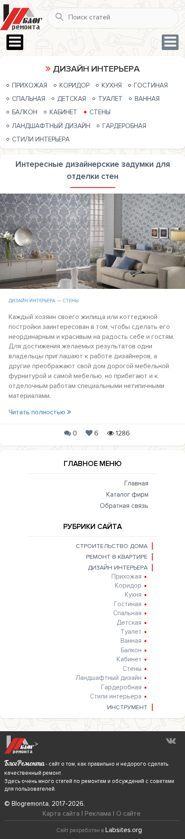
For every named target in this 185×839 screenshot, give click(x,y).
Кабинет (63, 112)
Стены (100, 112)
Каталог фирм (127, 494)
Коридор (74, 85)
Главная (136, 483)
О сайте (128, 813)
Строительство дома (112, 546)
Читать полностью (38, 412)
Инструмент (127, 707)
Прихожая (29, 85)
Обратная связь (124, 506)
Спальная (28, 99)
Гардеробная (124, 126)
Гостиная (151, 85)
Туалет (110, 99)
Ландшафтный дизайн (51, 126)
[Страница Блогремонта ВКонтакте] (171, 740)
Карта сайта (61, 813)
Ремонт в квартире (117, 556)
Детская (71, 99)
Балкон (24, 112)
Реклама (98, 813)
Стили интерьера (41, 139)
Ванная (147, 99)
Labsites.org (123, 830)
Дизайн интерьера (32, 301)
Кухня (112, 85)
